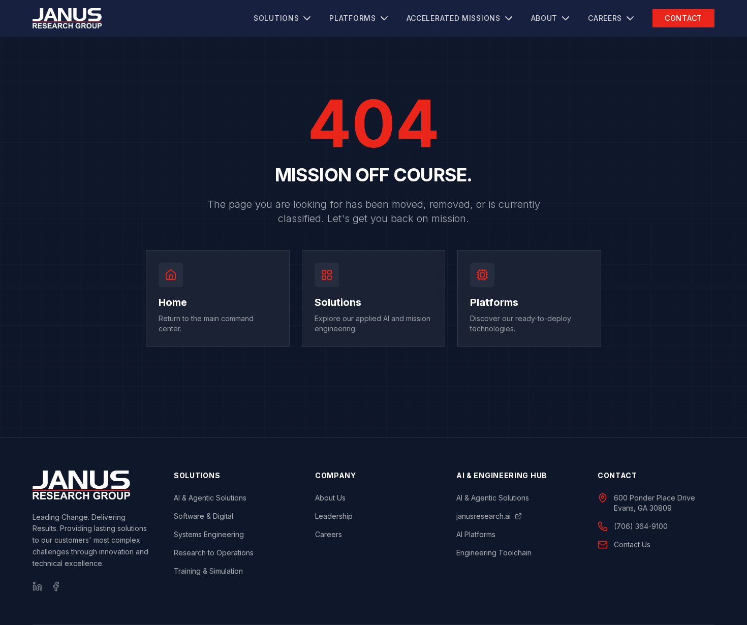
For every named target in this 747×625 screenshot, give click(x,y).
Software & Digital (203, 516)
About (544, 18)
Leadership (334, 516)
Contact (683, 18)
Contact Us (632, 544)
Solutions (276, 18)
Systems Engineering (209, 534)
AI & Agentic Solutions (210, 497)
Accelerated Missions (454, 18)
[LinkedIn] (38, 586)
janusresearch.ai (483, 516)
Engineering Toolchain (494, 552)
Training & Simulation (208, 571)
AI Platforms (475, 534)
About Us (330, 497)
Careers (605, 18)
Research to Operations (214, 552)
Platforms (352, 18)
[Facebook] (56, 586)
